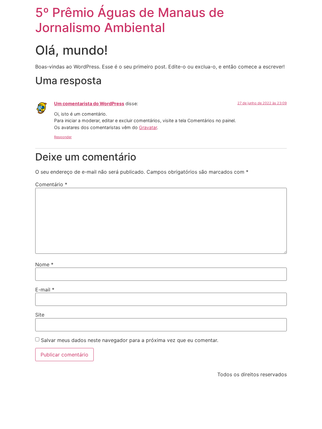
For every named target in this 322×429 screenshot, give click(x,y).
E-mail (44, 289)
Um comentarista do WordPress (89, 103)
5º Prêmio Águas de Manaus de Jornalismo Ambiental (129, 20)
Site (39, 314)
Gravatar (148, 127)
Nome (44, 264)
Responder (63, 137)
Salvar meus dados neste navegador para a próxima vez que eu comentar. (129, 340)
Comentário (51, 184)
